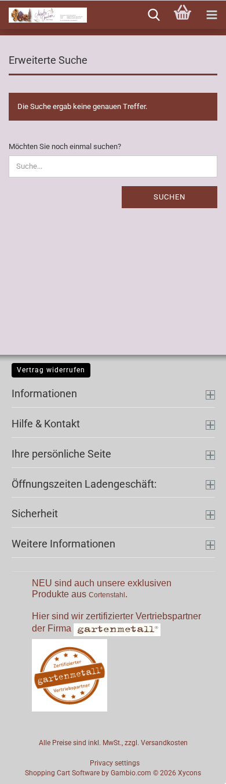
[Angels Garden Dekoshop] (43, 15)
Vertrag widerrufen (51, 370)
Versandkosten (164, 743)
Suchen (169, 197)
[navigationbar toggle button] (211, 15)
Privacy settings (115, 763)
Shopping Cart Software (62, 773)
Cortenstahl (107, 595)
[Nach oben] (194, 767)
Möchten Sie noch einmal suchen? (65, 146)
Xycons (189, 773)
